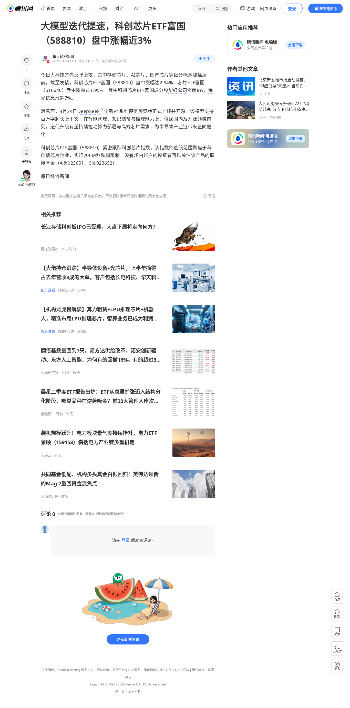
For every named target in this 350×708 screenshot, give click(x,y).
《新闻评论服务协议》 (110, 514)
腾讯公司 (121, 691)
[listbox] (128, 354)
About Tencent (67, 670)
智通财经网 (50, 496)
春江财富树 (50, 249)
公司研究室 (50, 372)
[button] (295, 45)
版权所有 (134, 691)
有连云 (46, 455)
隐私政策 (103, 670)
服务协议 (87, 670)
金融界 (46, 414)
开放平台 (118, 670)
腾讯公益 (165, 670)
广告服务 (134, 670)
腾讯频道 (198, 670)
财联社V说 (66, 290)
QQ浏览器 (182, 670)
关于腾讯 (48, 670)
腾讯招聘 (150, 670)
